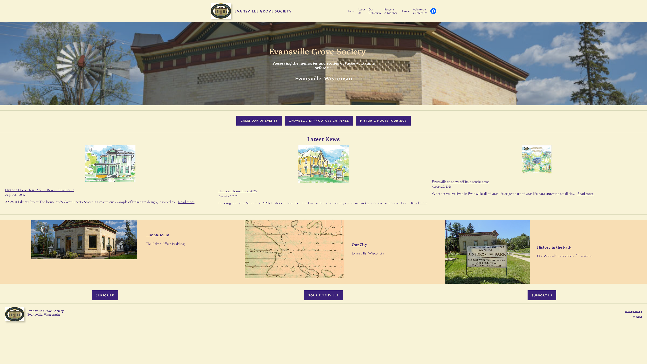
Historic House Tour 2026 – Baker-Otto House (39, 189)
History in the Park (554, 247)
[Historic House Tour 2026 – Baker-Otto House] (110, 164)
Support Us (542, 295)
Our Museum (157, 234)
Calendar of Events (259, 120)
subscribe (105, 295)
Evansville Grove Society (263, 11)
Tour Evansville (324, 295)
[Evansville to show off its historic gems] (537, 160)
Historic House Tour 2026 (383, 120)
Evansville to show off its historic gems (460, 181)
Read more (186, 201)
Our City (359, 244)
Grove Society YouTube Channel (319, 120)
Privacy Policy (633, 311)
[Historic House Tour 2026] (323, 164)
